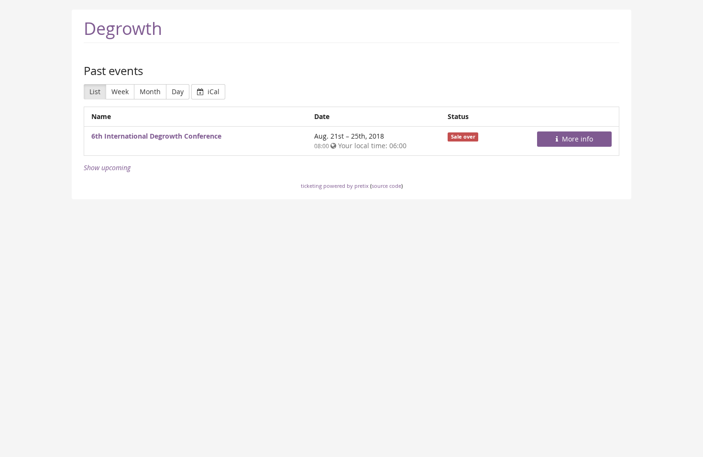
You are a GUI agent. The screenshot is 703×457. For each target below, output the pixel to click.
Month (150, 91)
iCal (213, 91)
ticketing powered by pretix (335, 185)
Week (120, 91)
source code (386, 185)
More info (576, 138)
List (94, 91)
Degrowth (123, 28)
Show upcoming (107, 167)
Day (178, 91)
